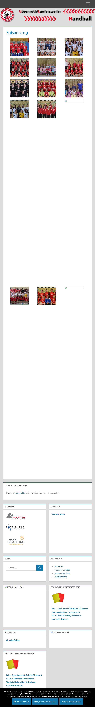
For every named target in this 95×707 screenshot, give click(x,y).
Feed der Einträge (62, 570)
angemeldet (20, 493)
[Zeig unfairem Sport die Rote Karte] (58, 602)
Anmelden (59, 566)
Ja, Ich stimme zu (21, 701)
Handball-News (16, 587)
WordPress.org (61, 576)
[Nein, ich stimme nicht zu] (92, 697)
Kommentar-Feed (62, 573)
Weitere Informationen (71, 701)
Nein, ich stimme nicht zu (45, 701)
